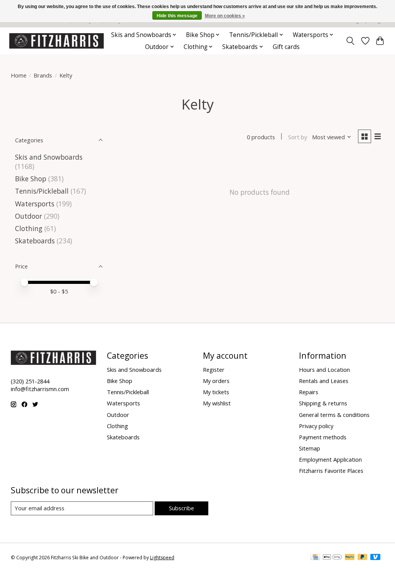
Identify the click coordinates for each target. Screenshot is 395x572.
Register (214, 369)
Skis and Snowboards (49, 157)
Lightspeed (162, 557)
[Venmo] (375, 558)
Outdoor (28, 216)
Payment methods (322, 437)
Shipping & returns (323, 403)
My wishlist (217, 403)
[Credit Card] (315, 558)
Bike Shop (30, 178)
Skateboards (35, 240)
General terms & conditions (334, 414)
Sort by (297, 137)
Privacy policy (316, 426)
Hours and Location (324, 369)
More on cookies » (225, 16)
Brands (43, 75)
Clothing (28, 228)
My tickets (216, 392)
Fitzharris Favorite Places (331, 470)
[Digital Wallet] (332, 558)
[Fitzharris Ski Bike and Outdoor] (56, 40)
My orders (216, 381)
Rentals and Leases (323, 381)
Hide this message (177, 16)
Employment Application (330, 459)
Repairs (308, 392)
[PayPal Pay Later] (363, 558)
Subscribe (181, 508)
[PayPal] (350, 558)
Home (19, 75)
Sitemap (309, 448)
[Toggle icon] (350, 41)
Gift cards (286, 47)
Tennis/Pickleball (42, 191)
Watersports (34, 203)
